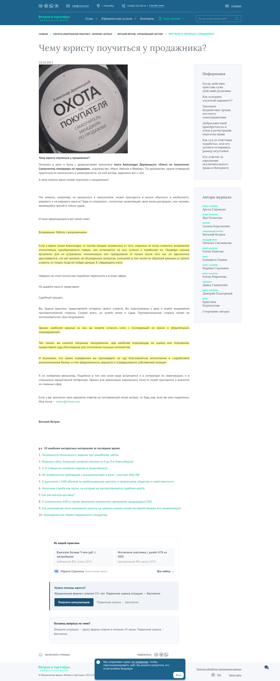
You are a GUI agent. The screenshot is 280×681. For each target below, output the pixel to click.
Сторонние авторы (216, 311)
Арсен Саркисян (214, 209)
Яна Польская (212, 218)
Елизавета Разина (215, 260)
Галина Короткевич (216, 226)
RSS (219, 675)
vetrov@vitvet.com (68, 401)
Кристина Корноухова (211, 303)
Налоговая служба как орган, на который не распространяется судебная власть (93, 488)
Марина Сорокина (215, 268)
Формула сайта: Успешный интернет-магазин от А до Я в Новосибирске (88, 461)
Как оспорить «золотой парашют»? (218, 98)
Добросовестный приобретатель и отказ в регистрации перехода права (217, 128)
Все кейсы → (165, 571)
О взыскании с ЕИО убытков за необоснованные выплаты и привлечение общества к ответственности (108, 481)
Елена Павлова (213, 251)
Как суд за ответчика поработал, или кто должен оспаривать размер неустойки (217, 145)
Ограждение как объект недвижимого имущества (75, 515)
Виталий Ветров (214, 234)
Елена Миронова (214, 276)
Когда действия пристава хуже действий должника (217, 87)
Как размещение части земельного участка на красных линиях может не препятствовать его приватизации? (111, 508)
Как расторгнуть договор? (58, 495)
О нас (89, 18)
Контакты (147, 18)
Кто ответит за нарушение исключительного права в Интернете (216, 162)
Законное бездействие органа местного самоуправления (217, 111)
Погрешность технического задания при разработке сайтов (80, 455)
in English (236, 6)
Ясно (178, 675)
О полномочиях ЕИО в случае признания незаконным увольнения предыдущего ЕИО (97, 501)
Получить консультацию (74, 602)
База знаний (171, 18)
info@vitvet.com (80, 5)
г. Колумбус (108, 5)
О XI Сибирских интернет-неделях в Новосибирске (75, 468)
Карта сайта (235, 675)
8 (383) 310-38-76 (137, 5)
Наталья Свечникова (217, 243)
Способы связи (156, 5)
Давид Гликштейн (215, 285)
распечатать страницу (57, 654)
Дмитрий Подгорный (217, 293)
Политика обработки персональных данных (219, 669)
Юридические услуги (116, 18)
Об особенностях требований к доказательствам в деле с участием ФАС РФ (90, 475)
